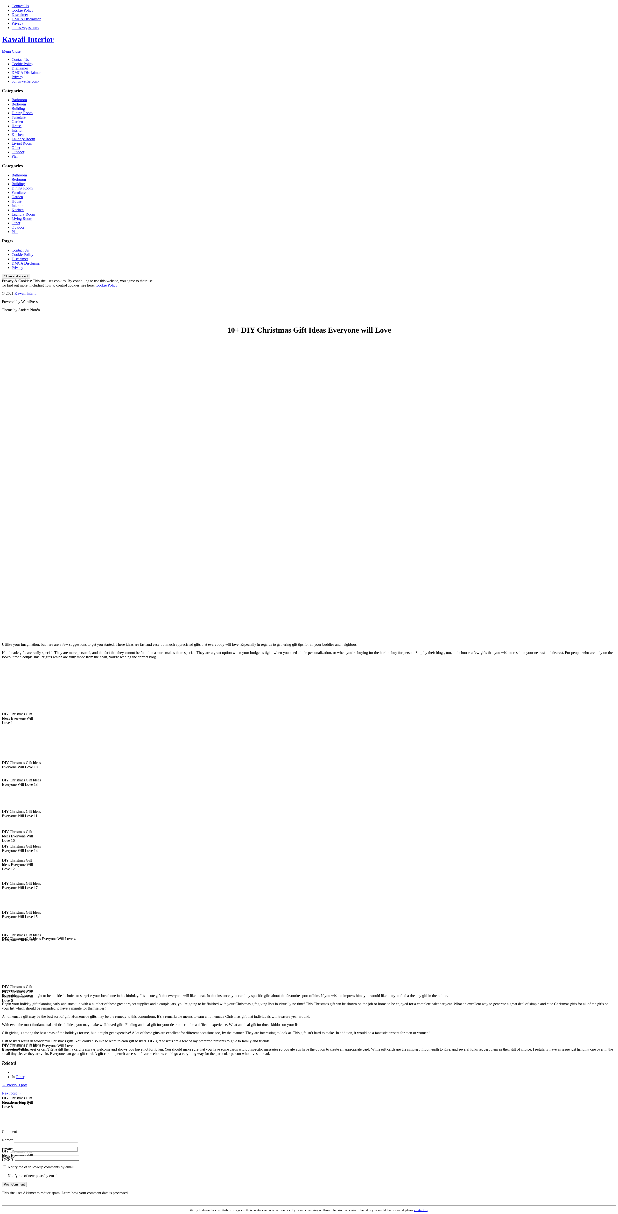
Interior (17, 130)
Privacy (17, 23)
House (16, 126)
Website (8, 1158)
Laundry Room (23, 139)
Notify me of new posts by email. (33, 1176)
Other (16, 148)
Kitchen (18, 135)
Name (7, 1140)
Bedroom (19, 104)
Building (18, 108)
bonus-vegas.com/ (25, 28)
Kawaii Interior (28, 39)
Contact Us (20, 6)
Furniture (19, 117)
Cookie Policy (22, 10)
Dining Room (22, 113)
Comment (9, 1132)
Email (7, 1149)
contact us (421, 1210)
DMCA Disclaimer (26, 19)
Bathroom (19, 100)
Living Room (22, 143)
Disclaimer (20, 15)
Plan (15, 156)
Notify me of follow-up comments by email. (41, 1167)
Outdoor (18, 152)
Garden (17, 121)
